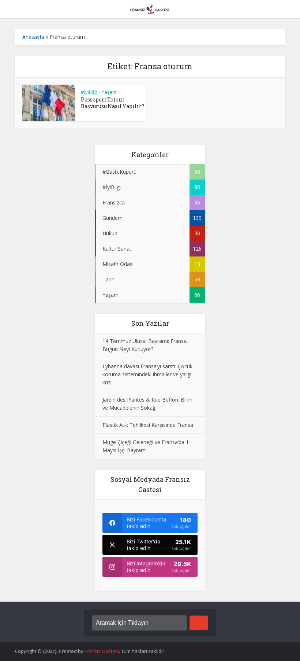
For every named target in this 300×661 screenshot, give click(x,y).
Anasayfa (33, 36)
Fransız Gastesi (102, 651)
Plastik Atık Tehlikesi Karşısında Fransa (147, 424)
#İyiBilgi (89, 92)
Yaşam (109, 92)
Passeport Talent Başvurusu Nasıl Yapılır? (112, 103)
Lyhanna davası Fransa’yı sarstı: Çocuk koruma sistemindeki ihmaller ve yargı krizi (147, 374)
